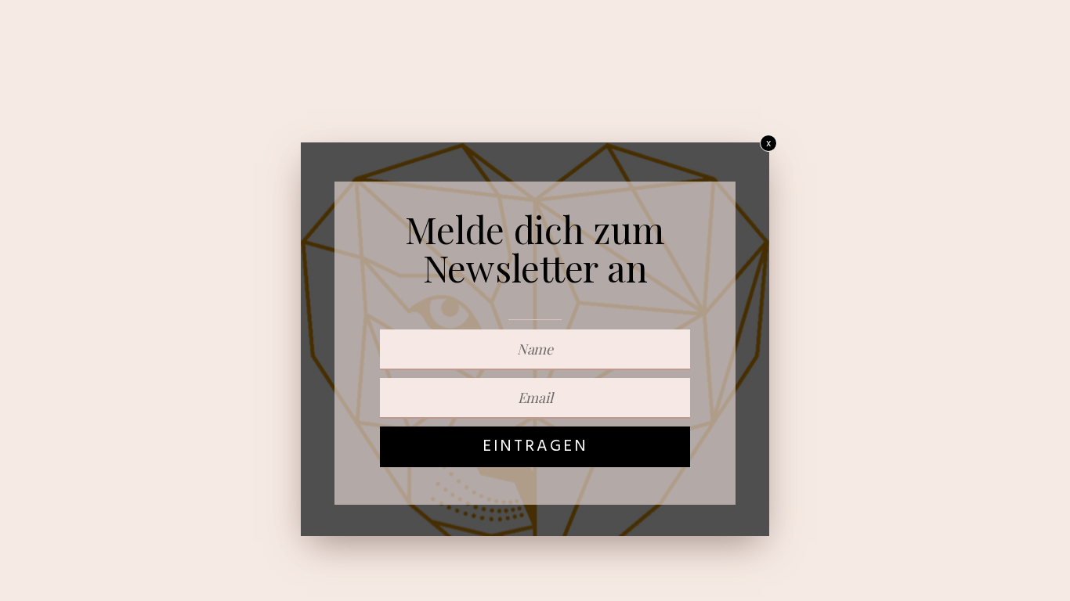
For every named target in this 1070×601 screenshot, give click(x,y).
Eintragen (535, 446)
